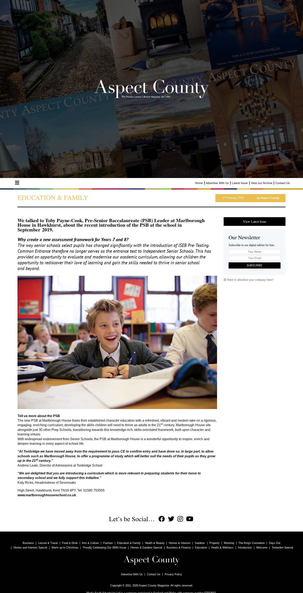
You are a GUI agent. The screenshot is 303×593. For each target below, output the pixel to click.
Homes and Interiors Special (30, 547)
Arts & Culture (90, 543)
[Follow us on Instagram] (180, 519)
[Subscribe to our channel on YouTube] (189, 519)
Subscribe (254, 265)
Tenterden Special (282, 547)
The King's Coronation (251, 543)
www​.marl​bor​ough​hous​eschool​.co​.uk (47, 495)
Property (214, 543)
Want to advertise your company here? (249, 279)
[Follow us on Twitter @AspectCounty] (171, 519)
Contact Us (282, 183)
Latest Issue (240, 183)
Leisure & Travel (48, 543)
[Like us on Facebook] (162, 519)
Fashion (108, 543)
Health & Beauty (154, 543)
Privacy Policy (173, 574)
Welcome (261, 547)
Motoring (229, 543)
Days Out (274, 543)
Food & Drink (70, 543)
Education (201, 547)
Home (199, 183)
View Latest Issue (254, 221)
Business (28, 543)
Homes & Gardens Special (146, 547)
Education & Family (129, 543)
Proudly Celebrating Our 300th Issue (104, 547)
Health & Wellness (222, 547)
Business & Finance (179, 547)
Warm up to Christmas (65, 547)
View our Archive (261, 183)
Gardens (200, 543)
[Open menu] (17, 182)
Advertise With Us (217, 183)
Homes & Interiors (179, 543)
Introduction (245, 547)
